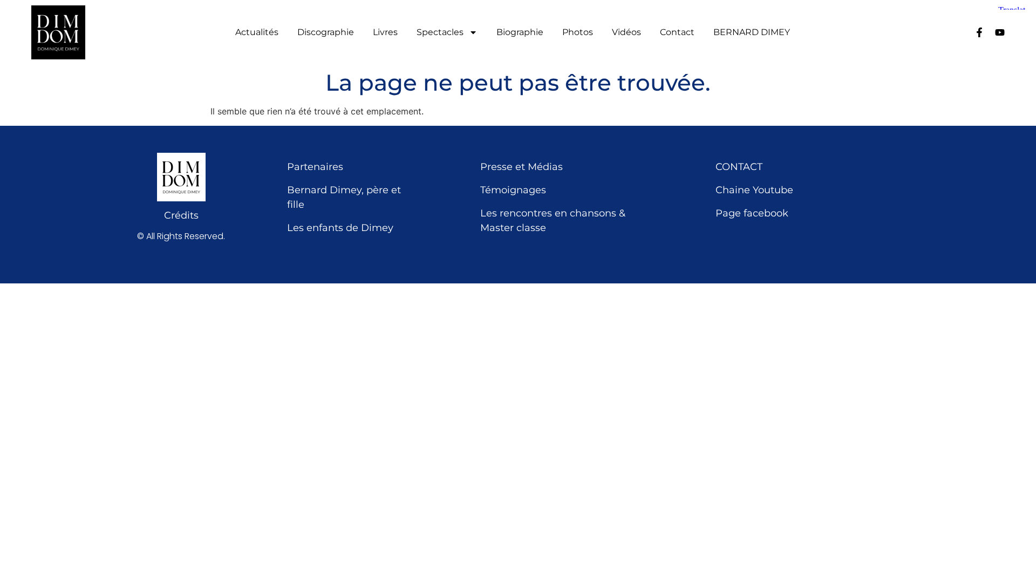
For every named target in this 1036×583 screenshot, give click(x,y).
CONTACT (738, 167)
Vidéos (626, 32)
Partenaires (315, 167)
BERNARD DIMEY (751, 32)
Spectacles (440, 32)
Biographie (519, 32)
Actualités (256, 32)
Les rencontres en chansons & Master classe (552, 220)
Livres (385, 32)
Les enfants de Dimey (340, 228)
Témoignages (513, 190)
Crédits (181, 215)
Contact (677, 32)
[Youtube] (1000, 32)
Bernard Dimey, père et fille (344, 197)
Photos (577, 32)
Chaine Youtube (754, 190)
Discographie (325, 32)
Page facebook (751, 213)
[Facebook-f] (979, 32)
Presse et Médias (521, 167)
